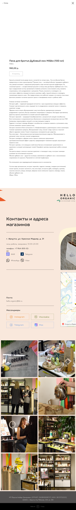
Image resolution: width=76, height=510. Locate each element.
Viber (27, 260)
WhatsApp (15, 260)
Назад (6, 3)
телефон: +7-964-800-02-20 (18, 244)
